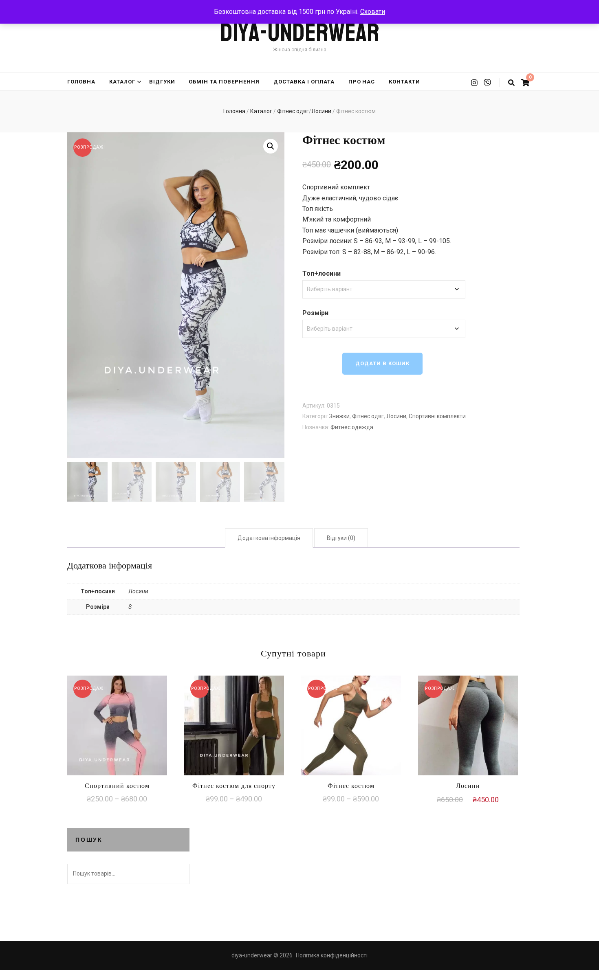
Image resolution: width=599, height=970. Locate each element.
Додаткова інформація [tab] (269, 538)
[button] (270, 146)
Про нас (361, 82)
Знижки (339, 416)
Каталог (122, 82)
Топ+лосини (321, 273)
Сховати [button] (372, 11)
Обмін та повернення (224, 82)
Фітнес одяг (368, 416)
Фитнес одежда (351, 427)
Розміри (315, 313)
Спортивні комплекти (437, 416)
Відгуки (162, 82)
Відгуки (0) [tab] (341, 538)
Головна (81, 82)
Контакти (404, 82)
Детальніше (117, 724)
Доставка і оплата (304, 82)
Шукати (179, 874)
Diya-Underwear (299, 33)
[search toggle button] (511, 82)
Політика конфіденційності (332, 955)
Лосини (396, 416)
